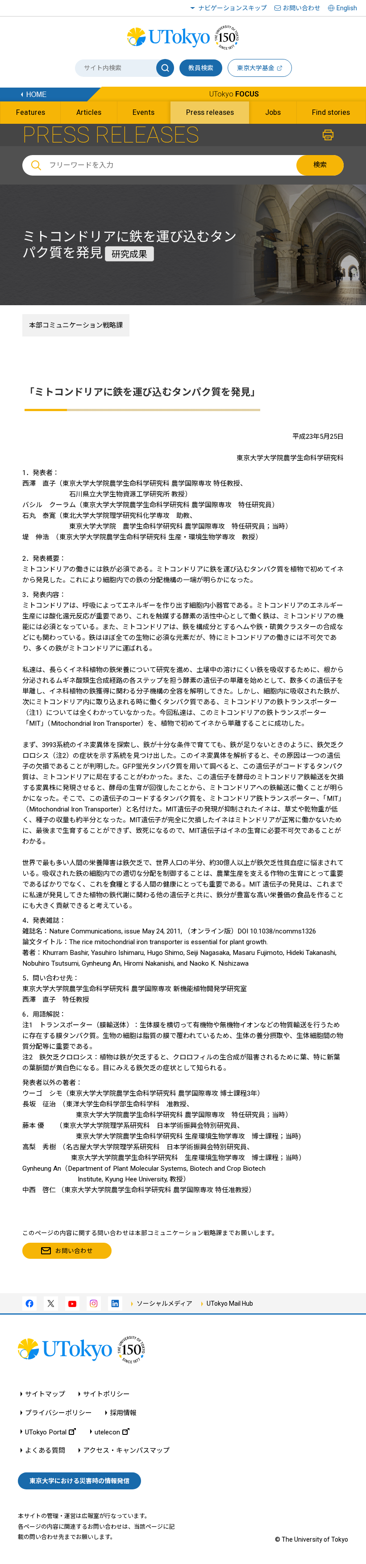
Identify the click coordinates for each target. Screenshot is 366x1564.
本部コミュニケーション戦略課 (76, 325)
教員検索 (200, 67)
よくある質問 (45, 1450)
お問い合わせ (301, 8)
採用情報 (123, 1413)
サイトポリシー (106, 1394)
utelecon (107, 1432)
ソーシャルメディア (164, 1303)
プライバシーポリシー (58, 1413)
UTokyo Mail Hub (230, 1303)
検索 (320, 165)
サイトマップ (45, 1394)
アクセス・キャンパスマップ (126, 1450)
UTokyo (234, 94)
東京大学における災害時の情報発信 (79, 1480)
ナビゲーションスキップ (232, 8)
